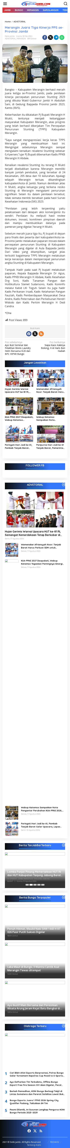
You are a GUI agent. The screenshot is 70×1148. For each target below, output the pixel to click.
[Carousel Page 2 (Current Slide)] (31, 885)
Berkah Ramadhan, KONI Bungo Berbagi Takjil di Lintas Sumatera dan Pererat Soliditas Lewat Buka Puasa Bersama (37, 1093)
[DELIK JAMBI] (35, 3)
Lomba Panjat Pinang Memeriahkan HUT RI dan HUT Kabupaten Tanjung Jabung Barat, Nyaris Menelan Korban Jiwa (34, 873)
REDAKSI (54, 1142)
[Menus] (5, 3)
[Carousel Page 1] (27, 885)
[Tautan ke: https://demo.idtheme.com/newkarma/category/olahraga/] (64, 1026)
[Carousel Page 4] (39, 885)
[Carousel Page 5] (42, 885)
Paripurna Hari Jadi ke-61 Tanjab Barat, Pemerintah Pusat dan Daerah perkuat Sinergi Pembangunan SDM (50, 446)
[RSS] (41, 333)
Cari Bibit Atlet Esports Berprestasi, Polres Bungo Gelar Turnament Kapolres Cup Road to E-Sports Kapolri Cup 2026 (37, 1074)
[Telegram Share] (56, 37)
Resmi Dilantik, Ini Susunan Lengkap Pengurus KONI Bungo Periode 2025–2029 (37, 1111)
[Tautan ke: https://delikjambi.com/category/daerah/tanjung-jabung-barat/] (64, 845)
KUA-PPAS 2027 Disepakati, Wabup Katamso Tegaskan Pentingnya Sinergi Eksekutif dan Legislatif (19, 418)
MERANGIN (21, 38)
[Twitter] (35, 333)
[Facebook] (28, 333)
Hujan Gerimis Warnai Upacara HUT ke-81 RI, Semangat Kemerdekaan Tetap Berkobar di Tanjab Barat (19, 390)
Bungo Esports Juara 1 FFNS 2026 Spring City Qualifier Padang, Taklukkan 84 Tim (34, 1102)
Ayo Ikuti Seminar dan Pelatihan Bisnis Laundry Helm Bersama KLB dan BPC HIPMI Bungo (18, 348)
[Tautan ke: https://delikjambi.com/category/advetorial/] (64, 485)
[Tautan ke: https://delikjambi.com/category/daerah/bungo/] (64, 897)
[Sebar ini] (44, 37)
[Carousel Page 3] (35, 885)
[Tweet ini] (50, 37)
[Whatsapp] (61, 37)
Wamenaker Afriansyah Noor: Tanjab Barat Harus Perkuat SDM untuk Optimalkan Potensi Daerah (50, 390)
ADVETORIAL (10, 38)
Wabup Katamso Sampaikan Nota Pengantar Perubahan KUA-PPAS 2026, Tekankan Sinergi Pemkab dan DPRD (50, 418)
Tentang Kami (34, 1145)
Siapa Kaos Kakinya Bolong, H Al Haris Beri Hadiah (53, 347)
